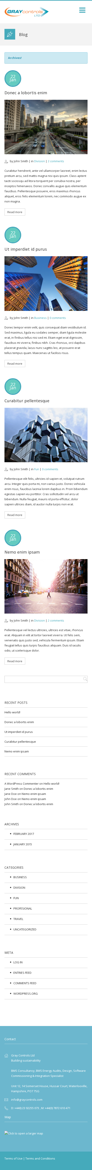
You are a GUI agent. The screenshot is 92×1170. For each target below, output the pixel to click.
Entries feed (22, 973)
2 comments (56, 161)
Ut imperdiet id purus (25, 249)
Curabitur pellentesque (26, 400)
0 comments (58, 318)
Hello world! (12, 712)
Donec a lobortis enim (25, 92)
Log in (18, 962)
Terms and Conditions (40, 1158)
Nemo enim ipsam (22, 552)
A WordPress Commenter (21, 784)
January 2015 (22, 844)
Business (40, 318)
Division (39, 161)
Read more (14, 212)
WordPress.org (25, 994)
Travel (18, 919)
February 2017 (23, 834)
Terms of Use (13, 1158)
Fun (36, 469)
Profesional (22, 908)
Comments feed (24, 983)
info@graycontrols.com (26, 1100)
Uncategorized (24, 929)
